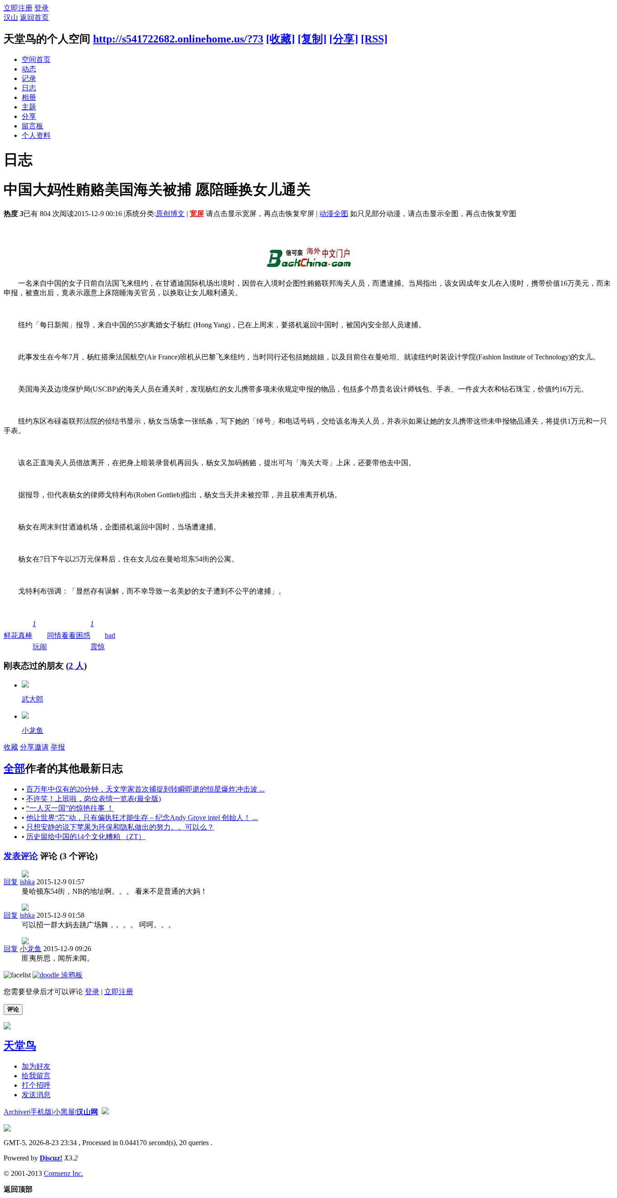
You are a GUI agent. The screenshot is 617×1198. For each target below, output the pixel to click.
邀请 (41, 747)
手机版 (41, 1112)
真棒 (25, 635)
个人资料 (36, 135)
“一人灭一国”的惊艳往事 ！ (70, 808)
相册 (29, 97)
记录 (29, 78)
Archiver (16, 1112)
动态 (29, 69)
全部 (14, 768)
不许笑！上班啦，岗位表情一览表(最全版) (93, 798)
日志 (29, 88)
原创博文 (170, 213)
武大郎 (32, 699)
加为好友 (36, 1066)
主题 (29, 107)
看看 (68, 635)
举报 (58, 747)
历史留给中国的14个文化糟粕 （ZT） (85, 836)
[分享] (343, 39)
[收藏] (280, 39)
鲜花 (11, 635)
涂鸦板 (71, 975)
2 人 (76, 665)
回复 (11, 882)
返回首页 (34, 17)
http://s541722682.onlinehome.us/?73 (178, 39)
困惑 (83, 635)
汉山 (11, 17)
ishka (27, 882)
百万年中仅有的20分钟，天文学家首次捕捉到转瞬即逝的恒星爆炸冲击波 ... (145, 789)
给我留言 (36, 1076)
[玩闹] (25, 716)
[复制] (312, 39)
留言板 (32, 126)
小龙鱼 (32, 730)
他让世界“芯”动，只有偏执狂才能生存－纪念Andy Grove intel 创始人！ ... (142, 817)
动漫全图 (333, 213)
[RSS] (374, 39)
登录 (41, 8)
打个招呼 (36, 1085)
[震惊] (25, 685)
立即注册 (18, 8)
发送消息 (36, 1095)
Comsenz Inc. (63, 1173)
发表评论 (21, 856)
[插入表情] (17, 975)
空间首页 (36, 59)
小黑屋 (64, 1112)
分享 (29, 116)
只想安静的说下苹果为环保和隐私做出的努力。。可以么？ (120, 827)
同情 (54, 635)
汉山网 (87, 1112)
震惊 (97, 635)
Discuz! (51, 1158)
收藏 (11, 747)
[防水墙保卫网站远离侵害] (105, 1112)
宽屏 (197, 213)
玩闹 (40, 635)
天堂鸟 (20, 1046)
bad (110, 635)
